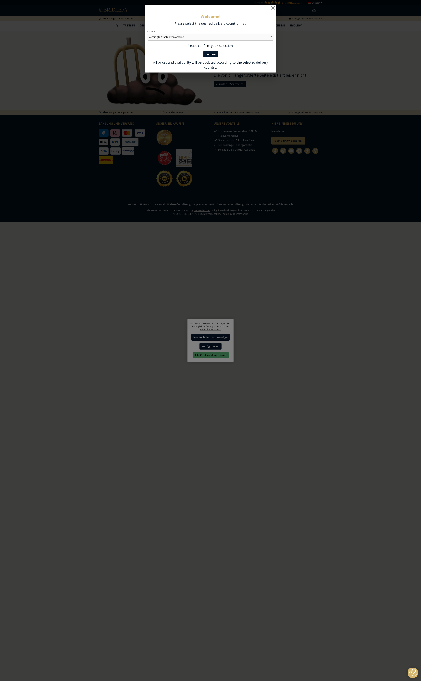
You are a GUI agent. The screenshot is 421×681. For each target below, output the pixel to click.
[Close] (273, 7)
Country (151, 31)
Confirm (211, 54)
